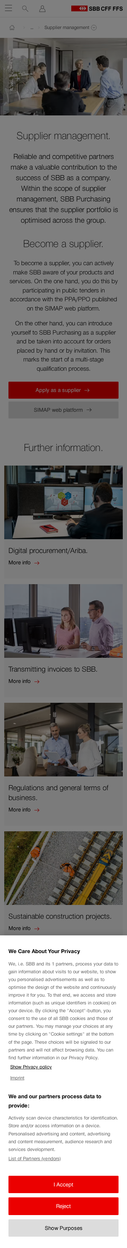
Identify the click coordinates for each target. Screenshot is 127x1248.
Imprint (17, 1078)
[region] (63, 1091)
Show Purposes (64, 1228)
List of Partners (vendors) (34, 1158)
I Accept (63, 1184)
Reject (63, 1206)
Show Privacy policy (31, 1067)
